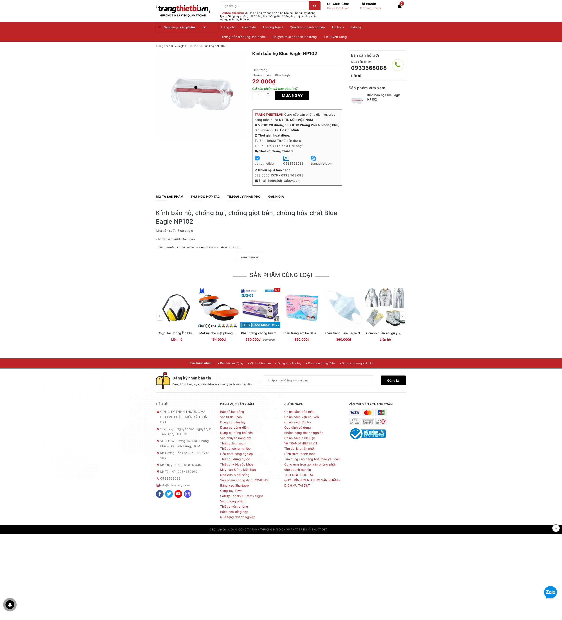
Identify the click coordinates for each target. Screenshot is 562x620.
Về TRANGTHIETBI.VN (300, 443)
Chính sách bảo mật (299, 411)
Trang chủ (228, 27)
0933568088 (338, 4)
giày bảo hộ (267, 12)
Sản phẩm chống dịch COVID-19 (244, 480)
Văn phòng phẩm (232, 501)
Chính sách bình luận (299, 438)
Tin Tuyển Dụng (335, 37)
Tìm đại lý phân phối (299, 448)
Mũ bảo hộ (251, 12)
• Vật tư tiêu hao (259, 363)
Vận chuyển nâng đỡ (235, 438)
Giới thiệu (249, 27)
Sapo (349, 529)
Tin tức (337, 27)
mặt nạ (233, 19)
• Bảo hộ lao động (230, 363)
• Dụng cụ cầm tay (288, 363)
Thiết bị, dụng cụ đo (235, 459)
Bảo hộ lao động (232, 411)
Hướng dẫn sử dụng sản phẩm (243, 37)
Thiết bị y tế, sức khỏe (237, 464)
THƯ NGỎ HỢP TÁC (299, 475)
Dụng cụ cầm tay (233, 422)
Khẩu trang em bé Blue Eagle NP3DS (310, 333)
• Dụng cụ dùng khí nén (356, 363)
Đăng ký (393, 380)
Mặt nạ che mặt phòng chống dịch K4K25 (230, 333)
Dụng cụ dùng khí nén (236, 433)
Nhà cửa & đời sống (235, 475)
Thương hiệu (272, 27)
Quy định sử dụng (297, 427)
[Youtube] (178, 494)
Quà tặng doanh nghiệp (307, 27)
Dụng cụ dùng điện (234, 427)
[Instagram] (187, 494)
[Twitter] (169, 494)
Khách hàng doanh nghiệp (303, 433)
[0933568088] (398, 65)
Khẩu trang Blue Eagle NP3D (345, 333)
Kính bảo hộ (285, 12)
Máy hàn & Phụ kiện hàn (238, 469)
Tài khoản (368, 4)
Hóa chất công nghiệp (236, 454)
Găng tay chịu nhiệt (296, 16)
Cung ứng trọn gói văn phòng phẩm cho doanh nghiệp (310, 466)
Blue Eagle (283, 75)
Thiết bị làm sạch (232, 443)
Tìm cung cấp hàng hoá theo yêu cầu (312, 459)
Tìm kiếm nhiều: (201, 363)
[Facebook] (160, 494)
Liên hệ (356, 27)
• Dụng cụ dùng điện (320, 363)
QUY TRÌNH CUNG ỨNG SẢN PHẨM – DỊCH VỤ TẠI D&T (312, 482)
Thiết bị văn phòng (234, 506)
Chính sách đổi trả (297, 422)
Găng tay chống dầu (268, 16)
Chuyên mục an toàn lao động (294, 37)
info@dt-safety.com (175, 485)
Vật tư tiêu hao (231, 417)
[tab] (170, 196)
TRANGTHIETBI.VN (269, 114)
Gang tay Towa (231, 490)
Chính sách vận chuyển (301, 417)
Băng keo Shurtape (234, 485)
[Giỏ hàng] (399, 6)
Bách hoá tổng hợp (234, 512)
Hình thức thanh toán (299, 454)
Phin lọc (245, 19)
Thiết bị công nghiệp (235, 448)
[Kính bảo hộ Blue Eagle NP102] (357, 101)
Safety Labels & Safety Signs (241, 496)
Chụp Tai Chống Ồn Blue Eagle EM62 (185, 333)
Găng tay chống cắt (240, 16)
